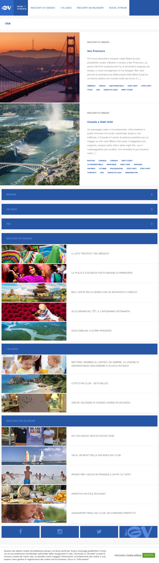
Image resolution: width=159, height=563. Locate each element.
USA (98, 90)
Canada (102, 161)
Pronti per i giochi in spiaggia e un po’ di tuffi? (101, 474)
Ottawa (102, 168)
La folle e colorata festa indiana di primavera (102, 272)
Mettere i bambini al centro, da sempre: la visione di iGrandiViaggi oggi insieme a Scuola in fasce (105, 364)
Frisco (102, 86)
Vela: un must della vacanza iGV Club (96, 455)
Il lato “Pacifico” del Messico (90, 253)
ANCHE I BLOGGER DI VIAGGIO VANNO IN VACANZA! (100, 402)
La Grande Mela (95, 164)
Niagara (138, 164)
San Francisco (96, 51)
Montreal (112, 164)
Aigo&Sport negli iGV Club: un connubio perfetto (103, 513)
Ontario (91, 168)
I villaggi (66, 7)
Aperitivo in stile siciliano (88, 493)
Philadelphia (116, 168)
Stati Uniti (133, 86)
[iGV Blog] (14, 8)
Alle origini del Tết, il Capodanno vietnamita (100, 311)
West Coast (127, 90)
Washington (131, 172)
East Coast (127, 161)
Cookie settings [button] (134, 555)
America (91, 86)
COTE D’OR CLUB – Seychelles (89, 383)
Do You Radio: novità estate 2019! (92, 436)
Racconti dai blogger (90, 7)
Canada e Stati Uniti (100, 122)
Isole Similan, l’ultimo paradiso (91, 330)
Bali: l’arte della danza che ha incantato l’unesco (104, 292)
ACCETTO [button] (148, 555)
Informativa (120, 555)
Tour (89, 90)
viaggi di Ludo (111, 90)
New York (125, 164)
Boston (91, 161)
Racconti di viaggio (43, 7)
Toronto (91, 172)
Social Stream (118, 7)
